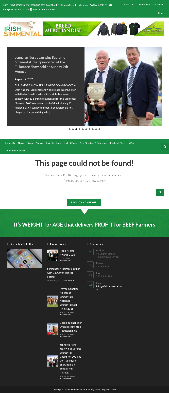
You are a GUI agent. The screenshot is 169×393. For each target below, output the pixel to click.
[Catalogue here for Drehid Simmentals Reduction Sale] (52, 329)
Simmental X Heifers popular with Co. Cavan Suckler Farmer (63, 272)
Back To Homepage (84, 202)
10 (99, 129)
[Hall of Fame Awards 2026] (52, 255)
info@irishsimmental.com (16, 9)
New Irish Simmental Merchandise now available (29, 4)
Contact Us (128, 4)
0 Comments (65, 261)
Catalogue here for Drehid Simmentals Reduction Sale (71, 326)
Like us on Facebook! (44, 9)
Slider (160, 13)
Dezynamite (110, 389)
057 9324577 (100, 4)
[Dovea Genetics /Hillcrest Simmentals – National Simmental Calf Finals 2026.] (52, 301)
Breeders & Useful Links (151, 4)
